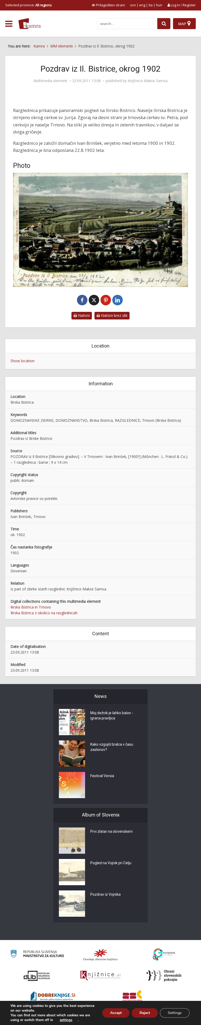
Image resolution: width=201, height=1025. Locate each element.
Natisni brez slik (113, 315)
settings (66, 1020)
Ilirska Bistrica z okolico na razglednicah (43, 612)
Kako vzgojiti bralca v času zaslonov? (111, 747)
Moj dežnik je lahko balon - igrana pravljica (111, 715)
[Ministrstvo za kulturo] (37, 954)
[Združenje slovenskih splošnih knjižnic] (100, 975)
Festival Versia (102, 776)
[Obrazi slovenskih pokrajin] (164, 975)
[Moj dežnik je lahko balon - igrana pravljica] (72, 722)
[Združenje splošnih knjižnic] (132, 996)
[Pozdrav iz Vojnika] (72, 903)
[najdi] (163, 23)
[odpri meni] (8, 24)
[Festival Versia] (72, 785)
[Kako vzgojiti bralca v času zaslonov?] (72, 753)
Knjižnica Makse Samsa (148, 80)
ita (151, 5)
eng (142, 5)
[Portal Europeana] (164, 954)
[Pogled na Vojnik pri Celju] (72, 872)
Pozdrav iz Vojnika (105, 894)
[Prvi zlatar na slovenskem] (72, 841)
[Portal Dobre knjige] (53, 996)
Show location (22, 360)
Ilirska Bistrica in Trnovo (30, 607)
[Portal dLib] (37, 975)
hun (159, 5)
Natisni (83, 315)
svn (133, 5)
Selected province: (28, 5)
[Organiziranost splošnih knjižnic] (100, 954)
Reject (144, 1012)
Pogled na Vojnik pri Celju (110, 863)
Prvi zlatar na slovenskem (111, 831)
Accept (116, 1012)
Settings (175, 1012)
